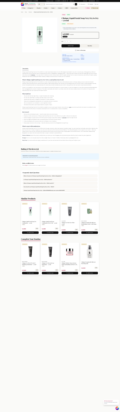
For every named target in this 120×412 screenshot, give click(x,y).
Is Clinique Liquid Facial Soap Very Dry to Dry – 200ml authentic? (38, 179)
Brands (60, 8)
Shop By (38, 8)
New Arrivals (95, 8)
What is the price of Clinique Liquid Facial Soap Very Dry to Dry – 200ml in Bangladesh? (43, 176)
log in (26, 165)
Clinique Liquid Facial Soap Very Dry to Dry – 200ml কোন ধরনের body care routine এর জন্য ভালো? (44, 190)
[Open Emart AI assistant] (117, 408)
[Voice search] (73, 4)
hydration (33, 75)
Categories (30, 8)
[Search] (76, 4)
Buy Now (90, 45)
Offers (88, 8)
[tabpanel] (60, 106)
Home (22, 12)
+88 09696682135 (92, 0)
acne (70, 107)
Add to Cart (71, 45)
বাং (98, 0)
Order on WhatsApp (81, 50)
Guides (45, 8)
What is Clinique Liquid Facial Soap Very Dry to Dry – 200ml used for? (39, 183)
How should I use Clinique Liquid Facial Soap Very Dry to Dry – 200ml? (39, 186)
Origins (52, 8)
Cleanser (30, 12)
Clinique (63, 14)
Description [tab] (25, 68)
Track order (85, 0)
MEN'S (66, 8)
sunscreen (64, 117)
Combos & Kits (74, 8)
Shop (24, 8)
